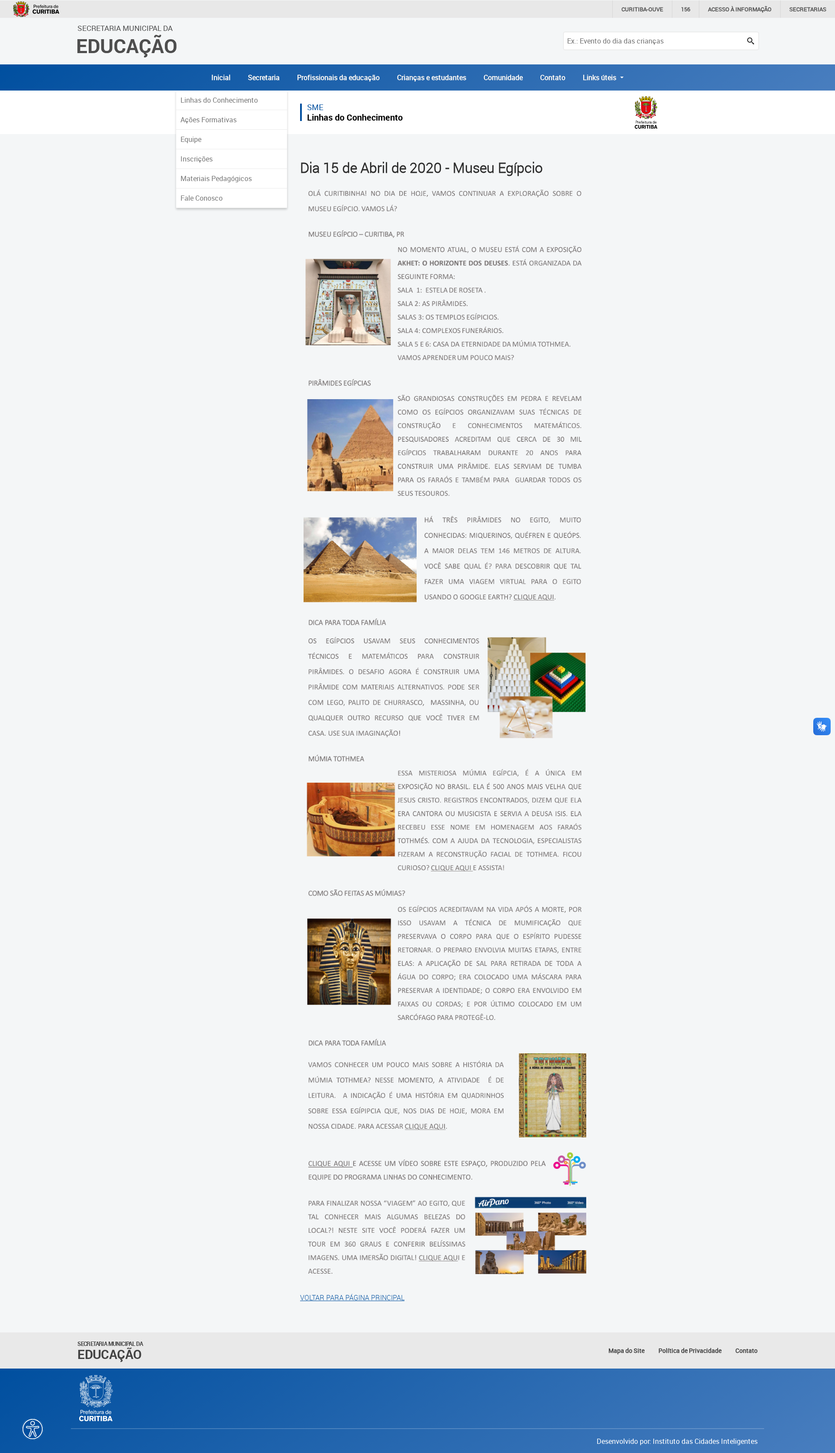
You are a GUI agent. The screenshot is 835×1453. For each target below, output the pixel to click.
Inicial (220, 77)
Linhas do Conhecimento (219, 100)
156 (685, 9)
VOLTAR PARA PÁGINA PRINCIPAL (352, 1297)
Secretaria (264, 77)
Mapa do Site (626, 1350)
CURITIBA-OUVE (642, 9)
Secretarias (807, 9)
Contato (552, 77)
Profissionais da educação (338, 77)
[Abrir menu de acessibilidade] (32, 1429)
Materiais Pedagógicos (216, 178)
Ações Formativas (208, 119)
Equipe (190, 139)
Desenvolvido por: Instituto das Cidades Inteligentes (677, 1441)
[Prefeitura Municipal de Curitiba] (96, 1398)
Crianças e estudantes (431, 77)
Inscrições (196, 159)
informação (740, 9)
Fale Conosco (201, 198)
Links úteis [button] (600, 77)
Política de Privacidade (689, 1350)
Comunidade (503, 77)
